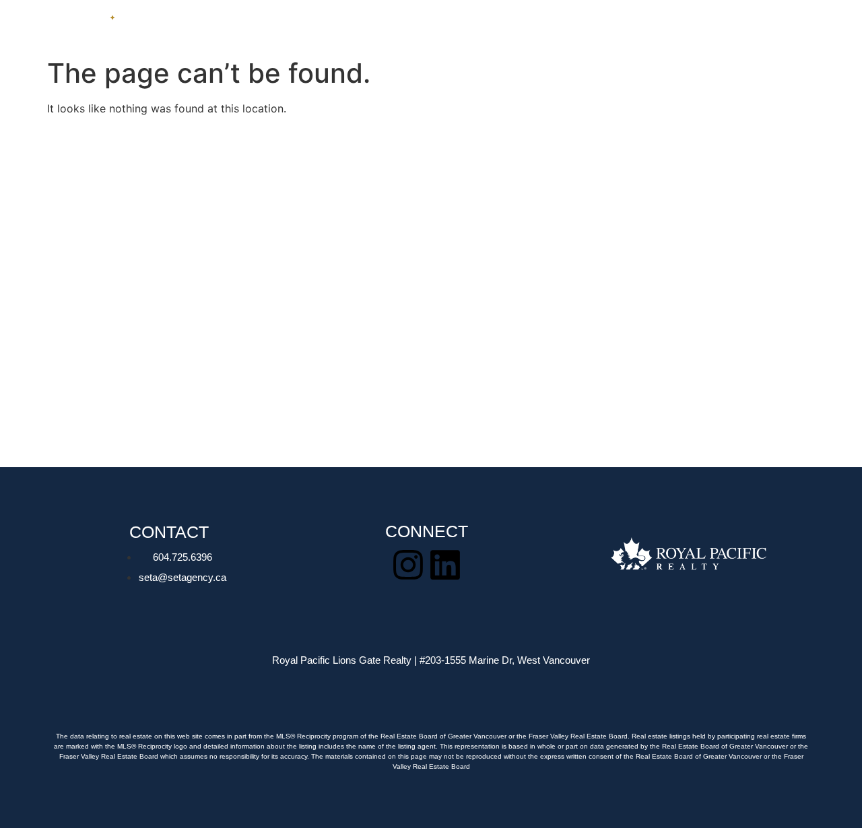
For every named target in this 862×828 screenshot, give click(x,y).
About (610, 26)
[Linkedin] (445, 565)
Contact (679, 26)
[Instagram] (408, 565)
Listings (355, 26)
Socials (752, 26)
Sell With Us (439, 26)
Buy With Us (533, 26)
